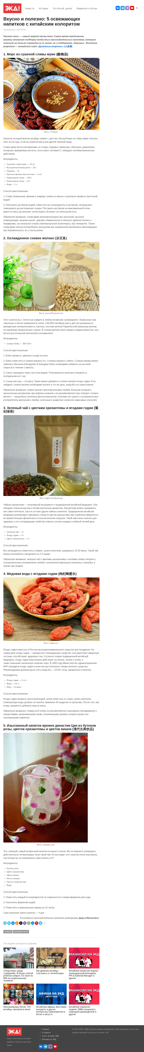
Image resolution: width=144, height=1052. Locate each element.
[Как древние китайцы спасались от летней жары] (51, 958)
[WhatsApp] (28, 923)
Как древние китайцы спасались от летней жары (50, 972)
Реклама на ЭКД (49, 1039)
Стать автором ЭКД (50, 1036)
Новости (29, 8)
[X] (20, 923)
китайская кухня (21, 932)
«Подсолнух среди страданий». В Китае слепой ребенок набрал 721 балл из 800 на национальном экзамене (18, 976)
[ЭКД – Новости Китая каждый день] (12, 8)
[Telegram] (5, 923)
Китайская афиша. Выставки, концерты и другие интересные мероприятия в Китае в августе (51, 1010)
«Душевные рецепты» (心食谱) (55, 46)
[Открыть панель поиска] (136, 7)
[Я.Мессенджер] (9, 923)
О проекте (46, 1032)
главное (7, 932)
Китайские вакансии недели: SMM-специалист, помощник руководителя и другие (82, 1010)
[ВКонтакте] (13, 923)
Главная (45, 1029)
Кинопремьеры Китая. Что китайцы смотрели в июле (17, 1008)
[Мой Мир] (32, 923)
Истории (43, 8)
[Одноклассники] (17, 923)
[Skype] (40, 923)
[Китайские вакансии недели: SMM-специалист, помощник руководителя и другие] (84, 994)
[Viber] (24, 923)
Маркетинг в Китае (87, 8)
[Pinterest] (36, 923)
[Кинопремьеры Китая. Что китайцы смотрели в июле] (18, 994)
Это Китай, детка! (62, 8)
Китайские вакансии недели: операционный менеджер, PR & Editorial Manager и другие (83, 974)
